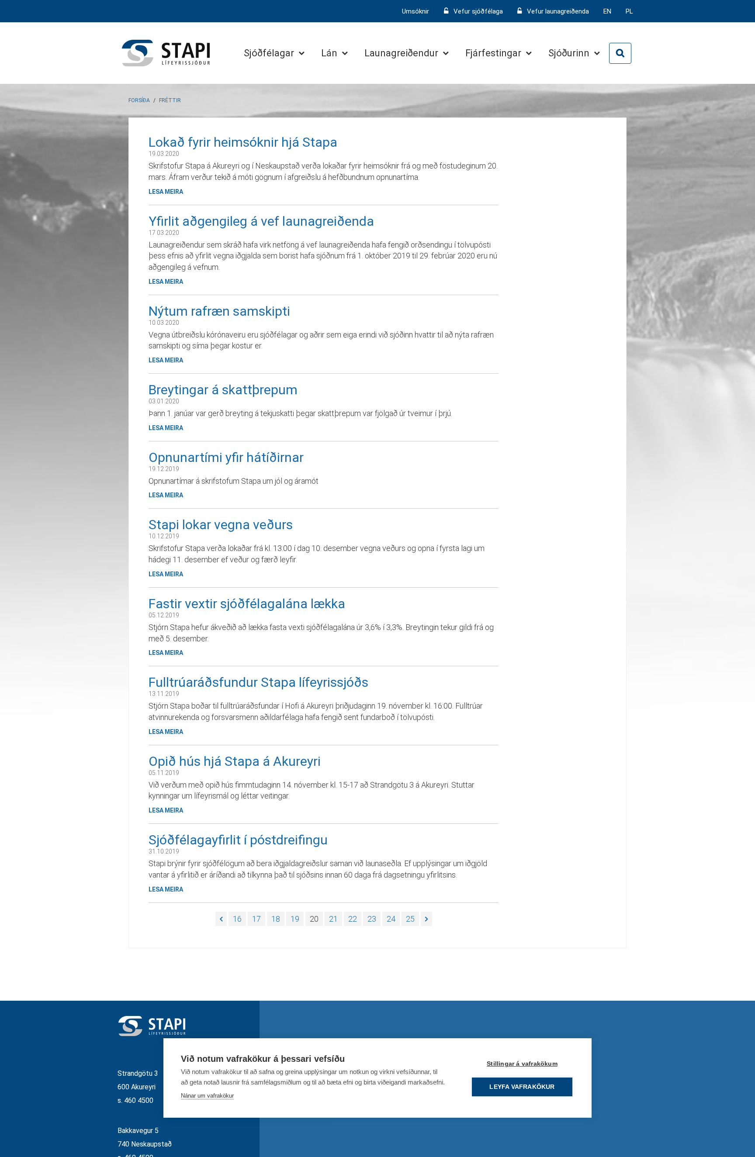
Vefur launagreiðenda (558, 11)
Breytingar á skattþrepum (223, 389)
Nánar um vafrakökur (207, 1095)
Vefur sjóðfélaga (478, 11)
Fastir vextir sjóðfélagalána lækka (247, 603)
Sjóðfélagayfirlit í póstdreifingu (238, 839)
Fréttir (170, 100)
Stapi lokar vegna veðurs (221, 524)
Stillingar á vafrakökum (522, 1064)
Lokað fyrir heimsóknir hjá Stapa (243, 142)
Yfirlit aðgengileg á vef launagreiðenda (261, 221)
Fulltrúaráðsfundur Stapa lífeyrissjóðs (258, 682)
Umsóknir (416, 11)
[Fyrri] (221, 919)
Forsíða (139, 100)
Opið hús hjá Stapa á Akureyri (235, 761)
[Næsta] (426, 919)
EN (607, 11)
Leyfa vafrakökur (521, 1087)
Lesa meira (166, 191)
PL (629, 11)
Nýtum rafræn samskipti (219, 311)
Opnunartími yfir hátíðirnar (226, 457)
